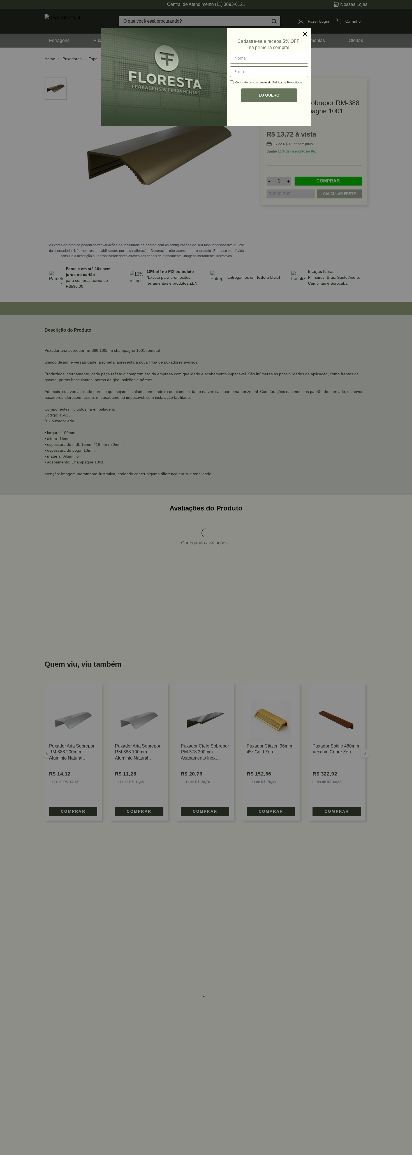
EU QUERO (269, 95)
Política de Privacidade (287, 82)
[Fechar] (305, 34)
